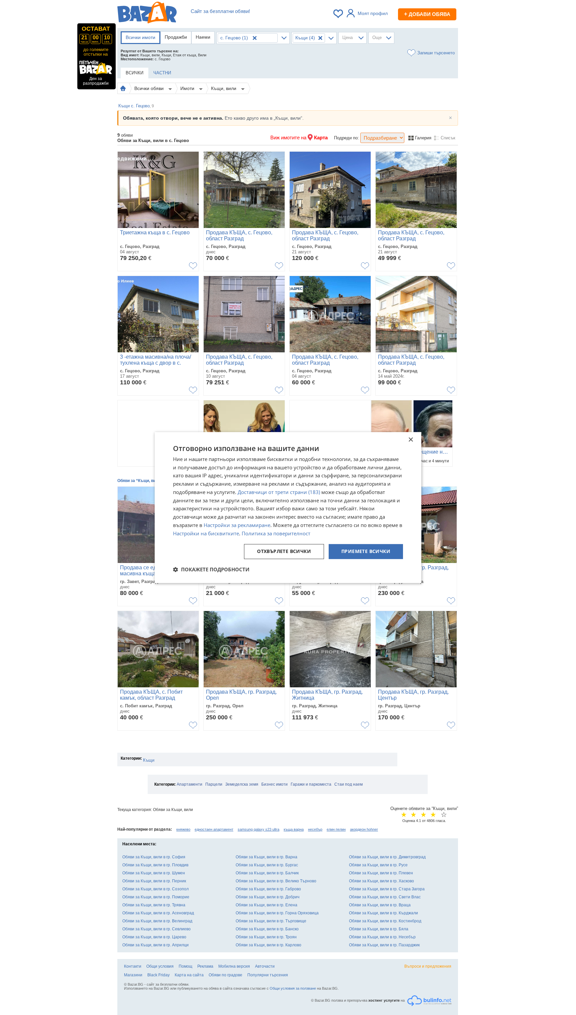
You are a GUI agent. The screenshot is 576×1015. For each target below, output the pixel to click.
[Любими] (338, 13)
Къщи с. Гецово (136, 105)
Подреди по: (346, 137)
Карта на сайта (189, 975)
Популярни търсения (267, 975)
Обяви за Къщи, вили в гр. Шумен (153, 873)
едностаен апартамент (214, 829)
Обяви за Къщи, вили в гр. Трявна (153, 905)
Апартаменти (189, 784)
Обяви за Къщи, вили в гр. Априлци (155, 945)
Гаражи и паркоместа (311, 784)
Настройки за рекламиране (237, 525)
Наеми (203, 37)
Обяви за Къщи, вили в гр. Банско (267, 929)
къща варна (294, 829)
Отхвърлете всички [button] (284, 551)
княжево (183, 829)
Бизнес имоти (274, 784)
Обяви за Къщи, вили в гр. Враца (380, 905)
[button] (211, 569)
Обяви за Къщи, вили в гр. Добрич (267, 897)
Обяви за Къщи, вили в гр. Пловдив (155, 865)
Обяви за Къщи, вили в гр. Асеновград (158, 913)
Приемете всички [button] (365, 551)
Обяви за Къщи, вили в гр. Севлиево (156, 929)
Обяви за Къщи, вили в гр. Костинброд (385, 921)
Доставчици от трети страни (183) (279, 492)
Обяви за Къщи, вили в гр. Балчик (267, 873)
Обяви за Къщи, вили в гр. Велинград (157, 921)
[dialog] (288, 507)
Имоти (188, 88)
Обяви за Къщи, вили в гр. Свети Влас (385, 897)
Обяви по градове (225, 975)
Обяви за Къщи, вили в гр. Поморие (155, 897)
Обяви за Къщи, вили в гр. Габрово (268, 889)
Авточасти (265, 966)
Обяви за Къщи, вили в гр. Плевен (381, 873)
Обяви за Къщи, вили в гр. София (153, 857)
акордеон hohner (364, 829)
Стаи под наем (348, 784)
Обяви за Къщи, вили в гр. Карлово (268, 945)
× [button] (410, 439)
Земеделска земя (241, 784)
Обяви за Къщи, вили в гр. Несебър (382, 937)
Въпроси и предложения (427, 966)
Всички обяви (149, 88)
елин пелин (336, 829)
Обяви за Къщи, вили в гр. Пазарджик (384, 945)
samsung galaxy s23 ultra (258, 829)
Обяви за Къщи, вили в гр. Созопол (155, 889)
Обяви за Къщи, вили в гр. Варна (266, 857)
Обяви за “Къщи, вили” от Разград (151, 480)
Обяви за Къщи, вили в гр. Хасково (381, 881)
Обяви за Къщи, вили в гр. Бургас (267, 865)
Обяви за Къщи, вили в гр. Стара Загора (387, 889)
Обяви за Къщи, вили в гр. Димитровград (387, 857)
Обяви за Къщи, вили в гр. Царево (154, 937)
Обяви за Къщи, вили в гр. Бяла (378, 929)
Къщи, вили (224, 88)
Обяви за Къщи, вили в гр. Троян (266, 937)
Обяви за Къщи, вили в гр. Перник (154, 881)
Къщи (148, 760)
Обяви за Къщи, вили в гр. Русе (378, 865)
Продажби (176, 37)
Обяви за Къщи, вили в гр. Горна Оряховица (277, 913)
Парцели (213, 784)
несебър (315, 829)
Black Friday (158, 975)
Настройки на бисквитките (206, 533)
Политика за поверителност (276, 533)
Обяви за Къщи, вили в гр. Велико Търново (276, 881)
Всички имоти (140, 37)
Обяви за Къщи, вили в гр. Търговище (271, 921)
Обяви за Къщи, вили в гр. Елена (266, 905)
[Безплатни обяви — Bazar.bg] (147, 13)
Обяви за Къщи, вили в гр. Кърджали (383, 913)
